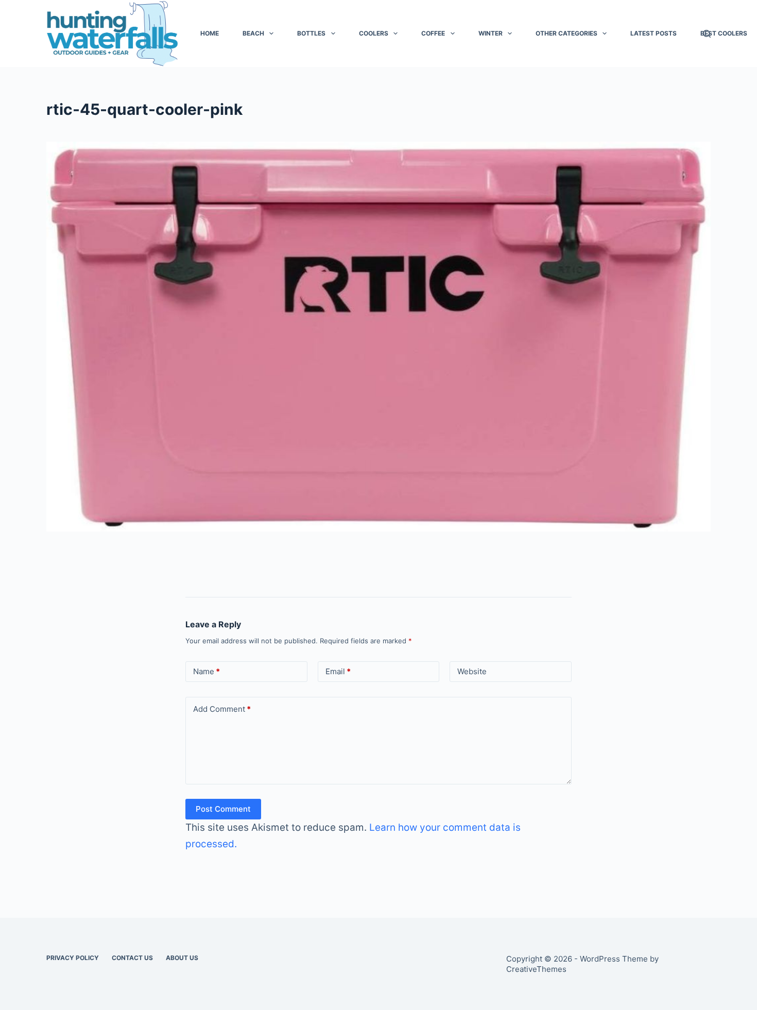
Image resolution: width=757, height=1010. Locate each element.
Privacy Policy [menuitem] (72, 958)
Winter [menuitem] (490, 33)
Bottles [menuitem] (311, 33)
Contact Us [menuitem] (132, 958)
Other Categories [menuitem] (566, 33)
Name (206, 671)
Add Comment (222, 709)
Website (472, 671)
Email (338, 671)
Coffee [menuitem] (433, 33)
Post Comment (223, 809)
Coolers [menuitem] (373, 33)
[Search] (707, 34)
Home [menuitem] (209, 33)
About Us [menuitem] (182, 958)
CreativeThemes (536, 969)
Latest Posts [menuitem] (653, 33)
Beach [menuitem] (253, 33)
